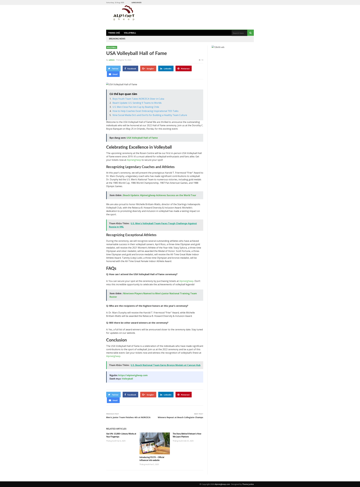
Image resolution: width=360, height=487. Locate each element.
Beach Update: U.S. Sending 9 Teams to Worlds (137, 102)
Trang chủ (114, 32)
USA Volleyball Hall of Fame (142, 137)
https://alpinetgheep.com (133, 375)
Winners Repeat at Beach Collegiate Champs (180, 417)
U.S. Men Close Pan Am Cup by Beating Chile (135, 106)
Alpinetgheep (134, 159)
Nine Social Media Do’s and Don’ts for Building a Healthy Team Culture (149, 115)
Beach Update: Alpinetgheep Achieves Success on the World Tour (159, 195)
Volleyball (130, 32)
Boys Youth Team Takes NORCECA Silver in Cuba (138, 98)
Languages (136, 2)
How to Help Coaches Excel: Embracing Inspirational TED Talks (145, 111)
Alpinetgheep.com (222, 484)
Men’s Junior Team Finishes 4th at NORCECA (128, 417)
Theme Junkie (248, 484)
